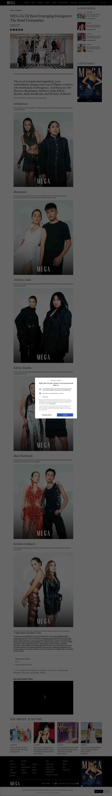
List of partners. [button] (52, 403)
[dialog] (56, 398)
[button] (56, 397)
